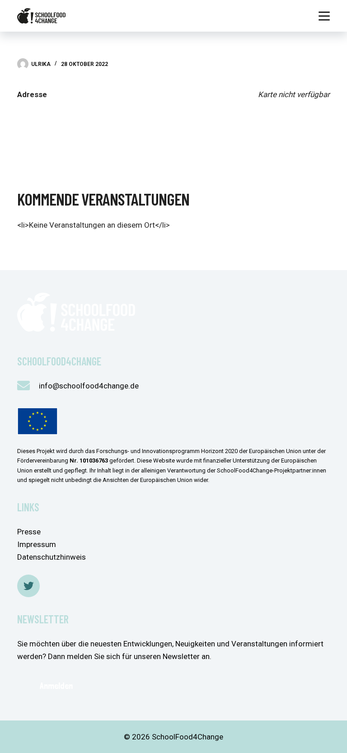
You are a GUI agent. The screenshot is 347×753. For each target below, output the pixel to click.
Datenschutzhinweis (51, 556)
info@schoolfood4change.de (89, 385)
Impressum (36, 544)
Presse (29, 531)
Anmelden (56, 685)
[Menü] (324, 16)
